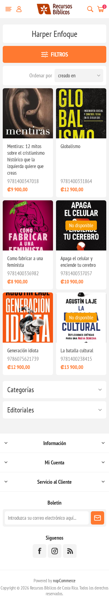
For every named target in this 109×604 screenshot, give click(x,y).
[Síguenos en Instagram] (54, 551)
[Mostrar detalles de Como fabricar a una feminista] (28, 225)
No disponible (81, 225)
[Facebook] (39, 551)
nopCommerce (64, 580)
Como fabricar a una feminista (25, 261)
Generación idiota (22, 350)
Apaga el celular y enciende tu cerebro (78, 261)
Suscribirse (97, 518)
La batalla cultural (77, 350)
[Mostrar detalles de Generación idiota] (28, 317)
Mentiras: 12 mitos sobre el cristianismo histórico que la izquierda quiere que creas (26, 159)
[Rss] (70, 551)
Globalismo (70, 146)
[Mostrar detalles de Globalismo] (81, 113)
